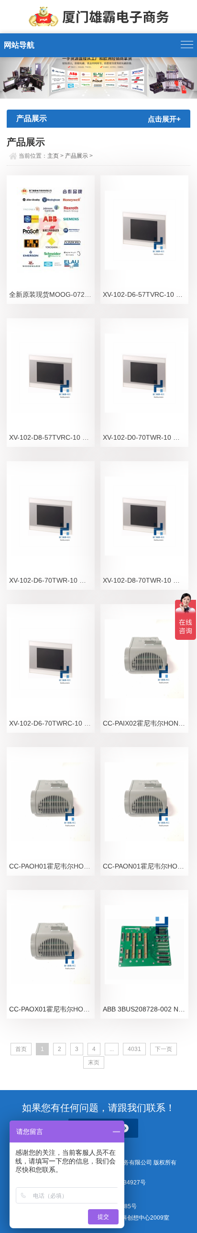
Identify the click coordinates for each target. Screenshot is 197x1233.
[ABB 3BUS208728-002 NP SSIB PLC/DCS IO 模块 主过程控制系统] (144, 945)
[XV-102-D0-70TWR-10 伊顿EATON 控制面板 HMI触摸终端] (144, 373)
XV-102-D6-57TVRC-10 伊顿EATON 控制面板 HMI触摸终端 (145, 294)
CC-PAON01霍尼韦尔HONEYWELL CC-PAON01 (145, 866)
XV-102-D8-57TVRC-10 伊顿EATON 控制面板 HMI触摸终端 (52, 437)
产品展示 (76, 155)
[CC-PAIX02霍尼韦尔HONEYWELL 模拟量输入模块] (144, 659)
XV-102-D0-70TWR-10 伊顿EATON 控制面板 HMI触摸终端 (145, 437)
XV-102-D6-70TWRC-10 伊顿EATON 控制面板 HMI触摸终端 (52, 723)
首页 (21, 1049)
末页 (93, 1062)
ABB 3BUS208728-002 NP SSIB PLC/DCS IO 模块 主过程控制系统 (145, 1009)
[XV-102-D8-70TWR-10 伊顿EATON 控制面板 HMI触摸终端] (144, 516)
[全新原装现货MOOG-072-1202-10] (51, 230)
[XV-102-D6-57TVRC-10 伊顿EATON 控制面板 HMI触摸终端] (144, 230)
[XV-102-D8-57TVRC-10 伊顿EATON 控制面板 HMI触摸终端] (51, 373)
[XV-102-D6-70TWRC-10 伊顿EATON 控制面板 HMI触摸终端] (51, 659)
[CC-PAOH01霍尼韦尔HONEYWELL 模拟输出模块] (51, 802)
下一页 (163, 1049)
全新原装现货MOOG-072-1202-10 (52, 294)
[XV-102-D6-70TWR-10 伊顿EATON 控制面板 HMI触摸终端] (51, 516)
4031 (134, 1049)
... (111, 1049)
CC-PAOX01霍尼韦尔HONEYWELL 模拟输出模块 (52, 1009)
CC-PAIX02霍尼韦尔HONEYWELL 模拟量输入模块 (145, 723)
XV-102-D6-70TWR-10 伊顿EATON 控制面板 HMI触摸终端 (52, 580)
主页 (53, 155)
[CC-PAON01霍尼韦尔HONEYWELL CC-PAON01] (144, 802)
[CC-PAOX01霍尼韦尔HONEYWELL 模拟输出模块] (51, 945)
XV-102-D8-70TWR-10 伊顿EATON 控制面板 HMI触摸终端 (145, 580)
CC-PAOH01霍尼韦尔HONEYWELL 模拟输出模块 (52, 866)
